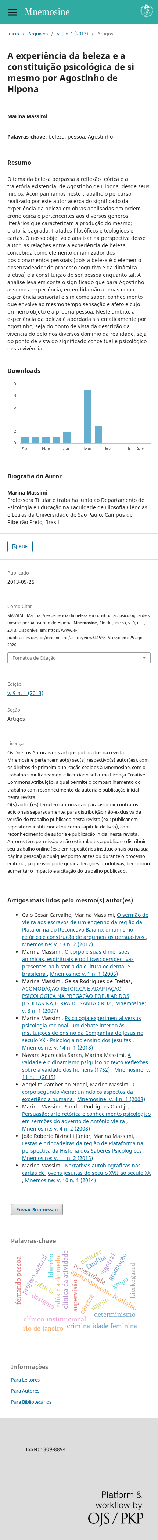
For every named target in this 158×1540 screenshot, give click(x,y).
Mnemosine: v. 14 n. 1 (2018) (57, 1047)
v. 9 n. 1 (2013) (72, 33)
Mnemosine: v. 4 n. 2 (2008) (56, 1128)
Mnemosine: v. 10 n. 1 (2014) (60, 1180)
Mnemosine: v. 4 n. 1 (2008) (111, 1099)
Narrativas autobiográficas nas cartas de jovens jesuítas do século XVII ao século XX (86, 1169)
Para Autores (25, 1390)
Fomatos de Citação (34, 657)
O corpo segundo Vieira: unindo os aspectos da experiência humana (79, 1092)
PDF (23, 546)
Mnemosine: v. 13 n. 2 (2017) (57, 944)
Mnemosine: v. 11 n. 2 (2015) (57, 1158)
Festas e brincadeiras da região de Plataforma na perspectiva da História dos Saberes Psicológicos (82, 1147)
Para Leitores (25, 1379)
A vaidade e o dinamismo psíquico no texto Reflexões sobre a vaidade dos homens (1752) (85, 1062)
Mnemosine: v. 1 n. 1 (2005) (84, 973)
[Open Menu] (12, 12)
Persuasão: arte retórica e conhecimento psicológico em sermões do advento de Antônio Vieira (86, 1117)
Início (13, 33)
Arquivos (38, 33)
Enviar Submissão (37, 1209)
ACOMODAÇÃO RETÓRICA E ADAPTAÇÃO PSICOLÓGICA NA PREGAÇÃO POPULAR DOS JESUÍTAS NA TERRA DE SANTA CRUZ (75, 996)
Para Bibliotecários (31, 1401)
